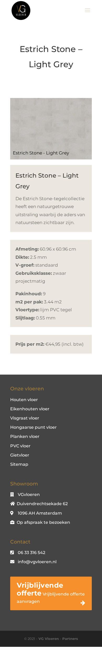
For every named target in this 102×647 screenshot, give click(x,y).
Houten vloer (24, 399)
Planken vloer (24, 436)
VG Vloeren (48, 638)
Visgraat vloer (24, 418)
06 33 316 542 (31, 552)
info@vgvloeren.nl (37, 561)
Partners (70, 638)
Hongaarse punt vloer (33, 427)
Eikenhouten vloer (29, 408)
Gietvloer (19, 455)
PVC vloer (20, 445)
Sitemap (19, 464)
